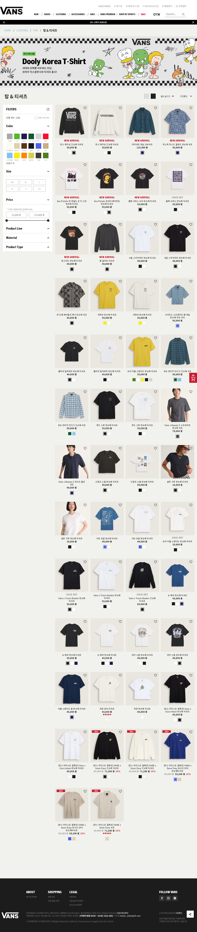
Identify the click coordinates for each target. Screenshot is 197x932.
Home (7, 30)
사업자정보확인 (122, 913)
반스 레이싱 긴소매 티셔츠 (71, 144)
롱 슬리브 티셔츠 (107, 260)
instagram (168, 898)
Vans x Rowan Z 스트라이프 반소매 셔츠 (177, 426)
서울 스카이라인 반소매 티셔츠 (142, 257)
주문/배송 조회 (53, 900)
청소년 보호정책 (75, 904)
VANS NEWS (104, 6)
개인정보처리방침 (76, 900)
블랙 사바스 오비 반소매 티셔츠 (142, 201)
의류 (35, 30)
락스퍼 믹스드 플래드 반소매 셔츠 (177, 144)
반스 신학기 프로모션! (98, 22)
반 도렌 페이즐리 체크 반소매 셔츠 (72, 314)
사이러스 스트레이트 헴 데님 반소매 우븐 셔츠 (177, 316)
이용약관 (72, 896)
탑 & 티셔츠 (50, 30)
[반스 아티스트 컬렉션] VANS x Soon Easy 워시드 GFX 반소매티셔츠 (177, 768)
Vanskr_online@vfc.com (130, 915)
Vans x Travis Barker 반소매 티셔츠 (71, 599)
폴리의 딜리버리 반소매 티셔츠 (71, 371)
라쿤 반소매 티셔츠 (142, 708)
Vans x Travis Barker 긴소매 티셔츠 (142, 599)
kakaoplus (175, 898)
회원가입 (51, 896)
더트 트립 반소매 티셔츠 (107, 538)
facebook (162, 898)
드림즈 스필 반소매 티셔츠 (107, 481)
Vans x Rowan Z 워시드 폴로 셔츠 (71, 483)
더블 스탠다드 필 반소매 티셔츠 (72, 708)
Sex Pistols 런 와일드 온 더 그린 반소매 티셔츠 (71, 202)
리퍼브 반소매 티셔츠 (107, 314)
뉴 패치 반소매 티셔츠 (177, 595)
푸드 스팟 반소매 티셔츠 (107, 425)
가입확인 (178, 913)
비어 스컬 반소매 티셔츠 (142, 654)
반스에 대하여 (31, 896)
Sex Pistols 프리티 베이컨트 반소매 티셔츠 (107, 202)
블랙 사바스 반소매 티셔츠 (177, 201)
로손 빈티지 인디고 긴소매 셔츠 (177, 371)
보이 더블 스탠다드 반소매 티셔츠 (142, 371)
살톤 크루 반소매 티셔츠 (177, 481)
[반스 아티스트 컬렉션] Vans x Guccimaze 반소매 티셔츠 (177, 710)
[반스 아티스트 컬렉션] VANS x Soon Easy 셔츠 (107, 826)
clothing (22, 30)
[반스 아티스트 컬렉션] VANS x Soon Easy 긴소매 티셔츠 (107, 767)
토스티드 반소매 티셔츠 (71, 260)
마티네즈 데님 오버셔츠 (142, 144)
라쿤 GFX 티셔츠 (107, 708)
